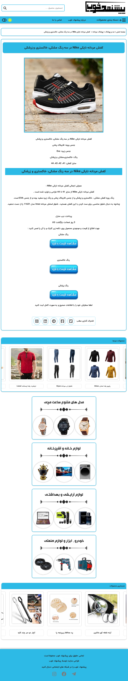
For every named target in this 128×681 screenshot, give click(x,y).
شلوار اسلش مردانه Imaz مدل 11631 (41, 204)
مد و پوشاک (109, 32)
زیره (45, 198)
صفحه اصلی (121, 32)
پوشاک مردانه (98, 32)
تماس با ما (57, 20)
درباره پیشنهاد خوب (77, 20)
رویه (108, 198)
